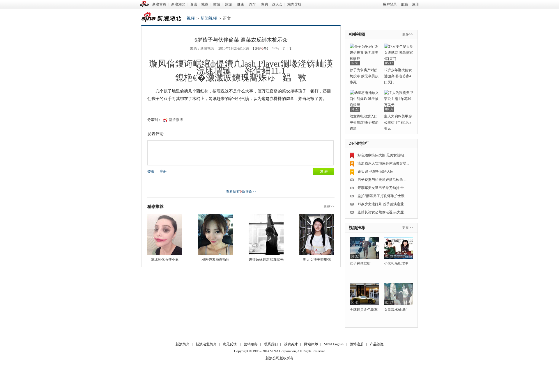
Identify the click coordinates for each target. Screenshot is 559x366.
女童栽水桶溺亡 (396, 310)
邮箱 (404, 4)
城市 (204, 4)
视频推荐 (357, 228)
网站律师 (311, 344)
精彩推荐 (155, 206)
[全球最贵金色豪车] (364, 294)
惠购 (264, 4)
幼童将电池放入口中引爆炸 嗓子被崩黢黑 (364, 122)
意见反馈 (230, 344)
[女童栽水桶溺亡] (398, 294)
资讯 (193, 4)
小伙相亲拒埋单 (396, 263)
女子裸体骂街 (360, 263)
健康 (240, 4)
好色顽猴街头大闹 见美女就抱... (382, 155)
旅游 (228, 4)
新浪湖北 (178, 4)
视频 (191, 18)
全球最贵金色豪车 (364, 310)
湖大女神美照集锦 (317, 260)
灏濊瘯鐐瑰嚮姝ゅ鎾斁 (256, 77)
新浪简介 (183, 344)
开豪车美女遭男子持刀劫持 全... (382, 188)
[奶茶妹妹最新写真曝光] (266, 234)
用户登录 (390, 4)
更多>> (329, 206)
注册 (415, 4)
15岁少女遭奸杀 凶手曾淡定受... (382, 204)
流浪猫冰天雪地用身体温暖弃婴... (383, 163)
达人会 (277, 4)
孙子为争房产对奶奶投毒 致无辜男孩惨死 (364, 76)
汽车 (252, 4)
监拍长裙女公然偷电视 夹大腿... (382, 212)
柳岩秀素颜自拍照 (215, 260)
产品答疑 (377, 344)
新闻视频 (209, 18)
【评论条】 (260, 49)
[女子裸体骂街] (364, 248)
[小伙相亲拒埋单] (398, 248)
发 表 (324, 171)
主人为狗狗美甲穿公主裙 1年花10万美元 (398, 122)
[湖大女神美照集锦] (316, 234)
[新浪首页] (144, 4)
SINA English (334, 344)
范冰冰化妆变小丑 (165, 260)
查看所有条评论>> (241, 192)
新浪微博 (176, 120)
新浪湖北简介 (206, 344)
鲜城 (216, 4)
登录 (150, 171)
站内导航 (294, 4)
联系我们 (271, 344)
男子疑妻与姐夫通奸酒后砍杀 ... (382, 180)
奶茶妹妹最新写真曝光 (266, 260)
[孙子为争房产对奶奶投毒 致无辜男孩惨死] (364, 54)
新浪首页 (159, 4)
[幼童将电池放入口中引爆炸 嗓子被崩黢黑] (364, 101)
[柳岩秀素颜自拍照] (215, 234)
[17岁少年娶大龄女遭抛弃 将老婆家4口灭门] (398, 54)
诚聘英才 (291, 344)
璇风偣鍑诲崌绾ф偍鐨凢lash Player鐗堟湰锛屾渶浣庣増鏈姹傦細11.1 (241, 67)
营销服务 (251, 344)
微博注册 (357, 344)
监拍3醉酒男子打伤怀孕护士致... (382, 196)
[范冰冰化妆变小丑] (164, 234)
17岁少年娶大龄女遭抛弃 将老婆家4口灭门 (398, 76)
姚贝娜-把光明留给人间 (376, 171)
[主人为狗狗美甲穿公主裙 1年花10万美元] (398, 101)
